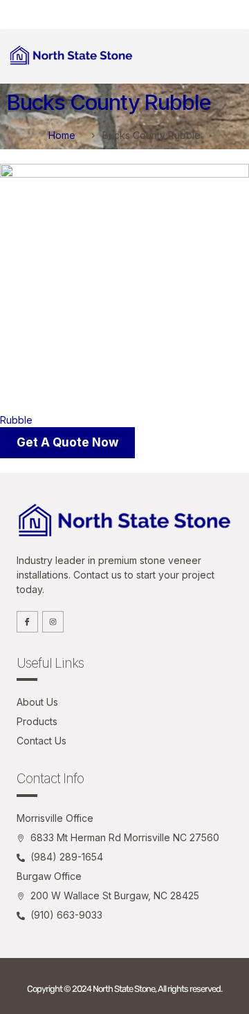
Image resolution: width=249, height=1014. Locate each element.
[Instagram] (53, 621)
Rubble (16, 420)
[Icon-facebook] (27, 621)
